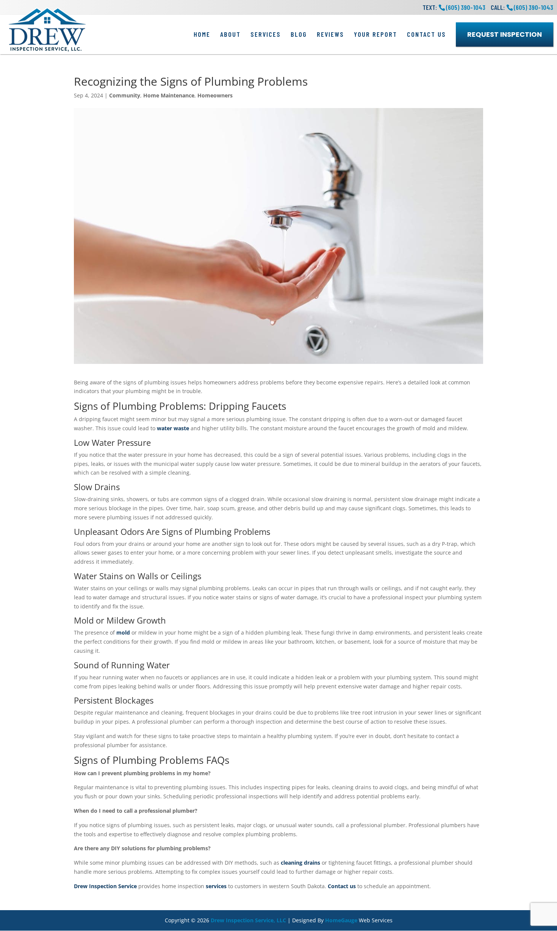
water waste (173, 428)
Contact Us (426, 34)
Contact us (342, 886)
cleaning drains (300, 862)
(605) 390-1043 (533, 7)
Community (124, 95)
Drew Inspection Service (105, 886)
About (230, 34)
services (216, 886)
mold (123, 632)
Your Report (375, 34)
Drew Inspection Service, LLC (248, 920)
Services (265, 34)
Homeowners (215, 95)
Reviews (330, 34)
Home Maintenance (168, 95)
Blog (299, 34)
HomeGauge (341, 920)
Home (202, 34)
